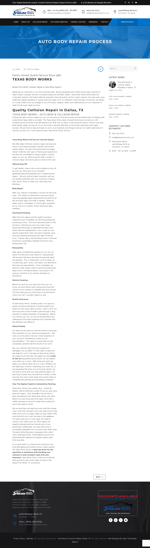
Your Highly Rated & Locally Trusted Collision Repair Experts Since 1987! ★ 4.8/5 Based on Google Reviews (61, 3)
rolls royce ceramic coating (120, 96)
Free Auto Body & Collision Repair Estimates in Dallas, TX (127, 84)
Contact (104, 22)
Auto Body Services (59, 22)
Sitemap (30, 538)
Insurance (93, 22)
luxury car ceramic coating (120, 105)
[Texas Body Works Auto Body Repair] (24, 11)
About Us (26, 22)
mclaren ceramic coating (119, 114)
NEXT (98, 477)
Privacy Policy (19, 538)
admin (17, 69)
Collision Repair (40, 22)
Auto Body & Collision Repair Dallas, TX (74, 538)
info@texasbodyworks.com (123, 137)
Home (16, 22)
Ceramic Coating (78, 22)
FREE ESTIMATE (127, 22)
